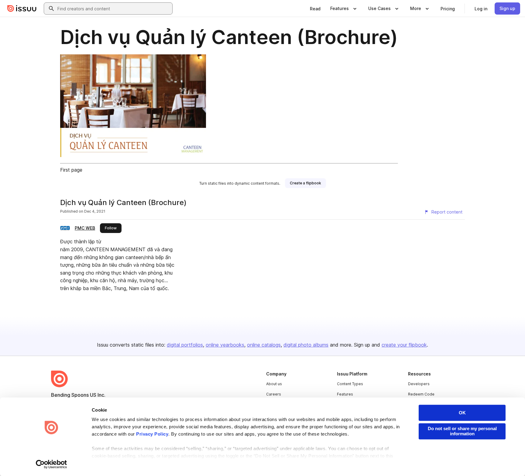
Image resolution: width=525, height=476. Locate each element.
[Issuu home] (22, 8)
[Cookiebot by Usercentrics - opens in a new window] (51, 464)
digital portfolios (185, 345)
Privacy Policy (152, 434)
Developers (419, 384)
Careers (273, 394)
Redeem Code (421, 394)
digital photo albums (305, 345)
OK (462, 412)
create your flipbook (404, 345)
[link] (315, 8)
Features (345, 394)
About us (274, 384)
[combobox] (113, 8)
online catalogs (264, 345)
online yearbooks (225, 345)
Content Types (350, 384)
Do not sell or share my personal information (462, 431)
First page (71, 170)
